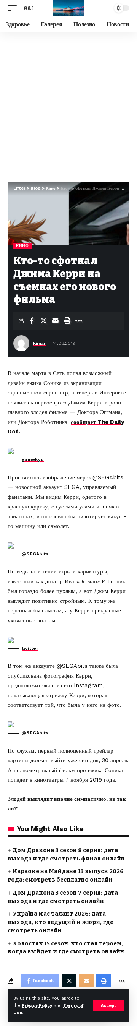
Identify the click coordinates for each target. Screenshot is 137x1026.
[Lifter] (68, 8)
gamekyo (33, 459)
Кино (22, 246)
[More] (78, 321)
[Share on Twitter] (43, 321)
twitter (30, 648)
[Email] (55, 321)
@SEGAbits (35, 554)
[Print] (67, 321)
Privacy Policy (37, 1005)
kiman (39, 343)
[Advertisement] (68, 105)
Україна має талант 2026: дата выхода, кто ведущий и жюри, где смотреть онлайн (60, 922)
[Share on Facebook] (31, 321)
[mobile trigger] (14, 8)
